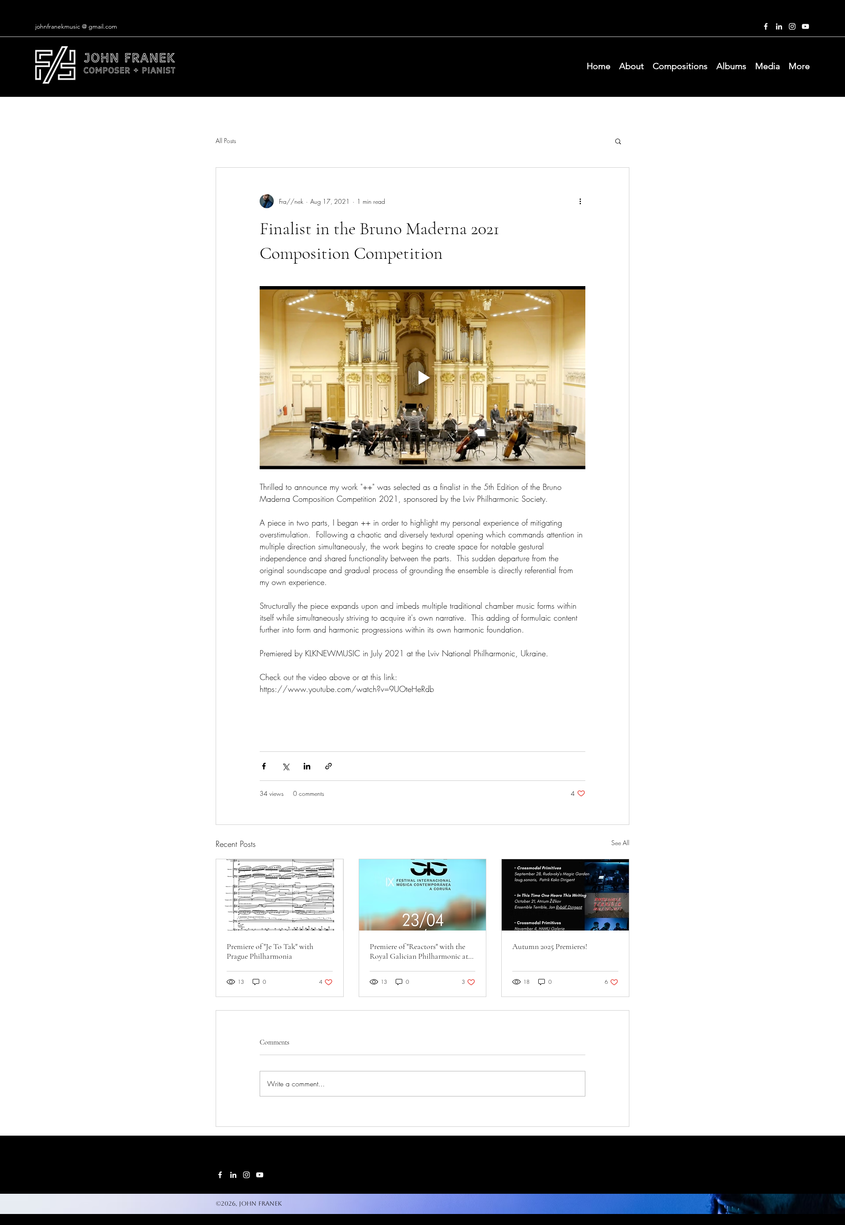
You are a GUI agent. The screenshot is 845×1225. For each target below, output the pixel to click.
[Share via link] (328, 766)
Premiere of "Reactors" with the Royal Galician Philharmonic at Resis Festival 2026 (419, 951)
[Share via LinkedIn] (307, 766)
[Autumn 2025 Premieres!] (565, 895)
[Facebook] (765, 26)
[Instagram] (792, 26)
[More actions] (580, 201)
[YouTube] (805, 26)
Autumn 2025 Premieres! (549, 946)
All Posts (226, 140)
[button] (618, 140)
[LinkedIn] (779, 26)
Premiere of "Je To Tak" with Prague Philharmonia (270, 951)
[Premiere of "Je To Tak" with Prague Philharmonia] (279, 895)
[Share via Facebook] (264, 766)
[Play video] (422, 377)
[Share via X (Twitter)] (285, 766)
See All (620, 843)
